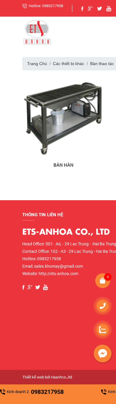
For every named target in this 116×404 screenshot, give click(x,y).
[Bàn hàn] (63, 116)
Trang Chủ (37, 63)
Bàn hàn (63, 165)
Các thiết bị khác (68, 63)
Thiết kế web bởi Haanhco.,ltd (47, 377)
